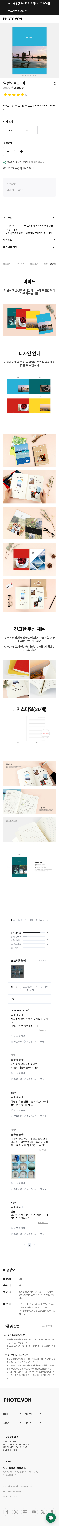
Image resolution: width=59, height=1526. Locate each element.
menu (54, 19)
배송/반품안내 (50, 264)
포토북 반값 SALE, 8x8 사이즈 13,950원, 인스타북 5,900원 (29, 7)
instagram (16, 1512)
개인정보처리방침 (25, 1486)
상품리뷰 (34, 264)
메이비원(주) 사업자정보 (12, 1491)
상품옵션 (7, 264)
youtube (34, 1512)
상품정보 (20, 264)
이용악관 (14, 1486)
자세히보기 (47, 1326)
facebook (7, 1512)
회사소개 (6, 1486)
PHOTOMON (12, 18)
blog (25, 1512)
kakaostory (52, 1512)
